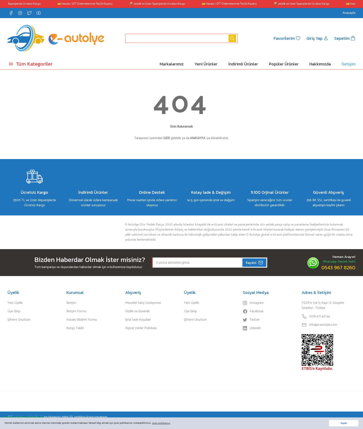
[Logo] (56, 38)
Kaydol (251, 262)
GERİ (166, 138)
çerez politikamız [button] (161, 423)
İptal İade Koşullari (138, 319)
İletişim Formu (76, 311)
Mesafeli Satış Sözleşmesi (143, 302)
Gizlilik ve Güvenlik (137, 311)
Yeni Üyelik (15, 302)
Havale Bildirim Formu (81, 319)
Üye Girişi (14, 311)
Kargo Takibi (75, 328)
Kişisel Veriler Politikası (141, 328)
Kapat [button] (344, 423)
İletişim (71, 302)
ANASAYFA (197, 138)
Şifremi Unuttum (19, 319)
